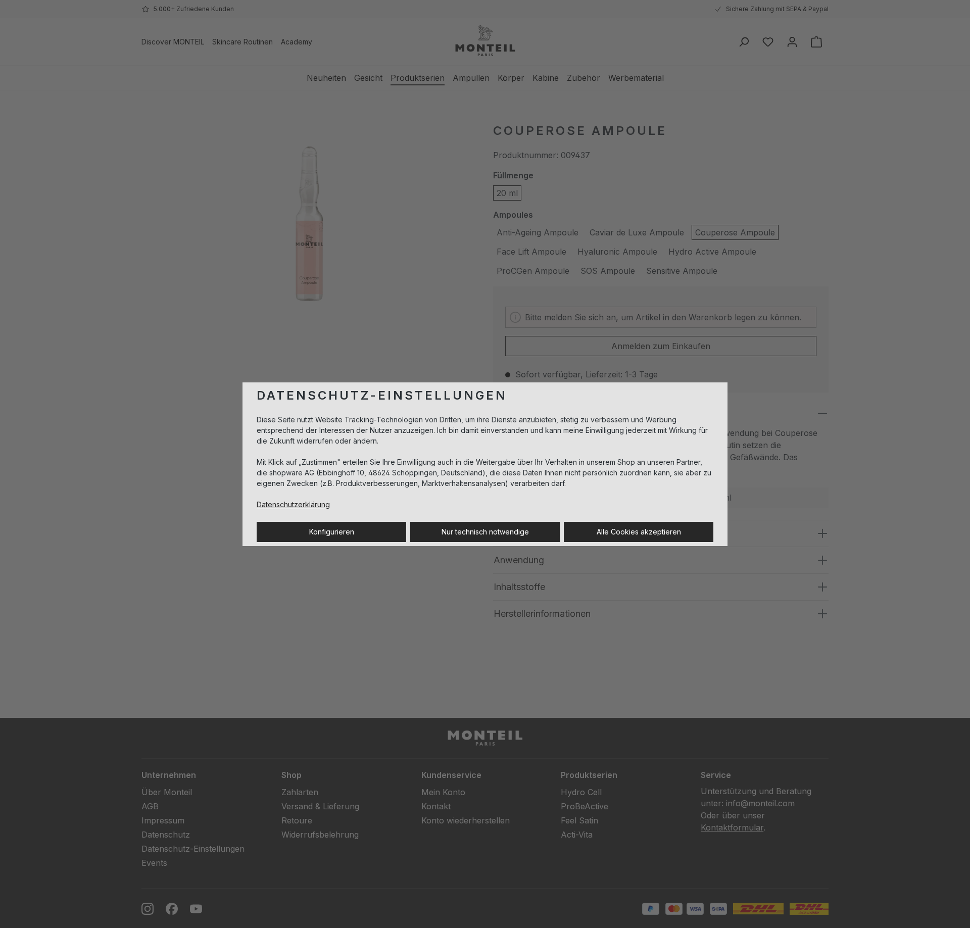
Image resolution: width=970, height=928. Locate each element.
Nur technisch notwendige (485, 531)
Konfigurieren (331, 531)
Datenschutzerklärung (293, 504)
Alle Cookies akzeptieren (639, 531)
